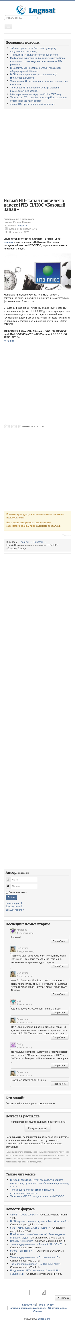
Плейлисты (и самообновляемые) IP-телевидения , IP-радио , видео (38, 1235)
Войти (11, 897)
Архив (41, 1304)
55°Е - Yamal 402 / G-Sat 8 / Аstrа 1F (30, 1227)
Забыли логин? (14, 906)
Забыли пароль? (15, 909)
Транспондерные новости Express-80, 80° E (34, 1257)
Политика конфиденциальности (27, 1308)
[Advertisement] (37, 151)
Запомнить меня (18, 892)
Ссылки (37, 1311)
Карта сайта (29, 1304)
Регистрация (13, 903)
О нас (50, 1304)
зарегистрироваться (48, 525)
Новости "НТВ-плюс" (21, 1240)
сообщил (9, 242)
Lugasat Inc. (44, 1318)
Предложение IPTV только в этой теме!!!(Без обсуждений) (35, 1272)
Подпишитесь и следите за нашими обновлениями (37, 1121)
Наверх (64, 1298)
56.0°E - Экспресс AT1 (22, 1250)
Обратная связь (57, 1308)
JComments (66, 535)
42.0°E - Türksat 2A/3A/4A (24, 1214)
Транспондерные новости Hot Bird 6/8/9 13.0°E (35, 1264)
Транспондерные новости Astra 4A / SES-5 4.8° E (37, 1244)
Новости (22, 225)
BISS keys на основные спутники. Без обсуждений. (38, 1221)
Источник (9, 340)
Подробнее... (59, 941)
